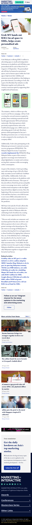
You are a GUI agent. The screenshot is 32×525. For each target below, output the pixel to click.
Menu (28, 2)
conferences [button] (7, 500)
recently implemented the (10, 153)
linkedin (17, 56)
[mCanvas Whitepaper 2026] (16, 8)
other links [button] (7, 510)
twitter (3, 56)
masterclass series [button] (10, 505)
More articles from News (15, 316)
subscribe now (12, 468)
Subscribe (20, 2)
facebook (10, 56)
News (10, 16)
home (3, 16)
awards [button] (5, 494)
